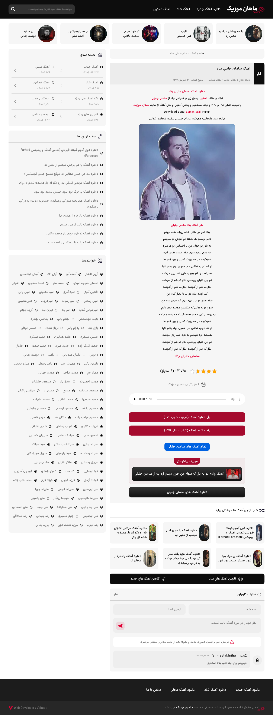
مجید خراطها (90, 399)
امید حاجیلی (46, 292)
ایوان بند (47, 310)
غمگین (203, 98)
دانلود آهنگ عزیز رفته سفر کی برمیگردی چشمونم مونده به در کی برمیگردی (58, 204)
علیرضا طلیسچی (88, 498)
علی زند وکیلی (89, 507)
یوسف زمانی (31, 355)
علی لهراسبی (90, 489)
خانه (201, 54)
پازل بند (93, 328)
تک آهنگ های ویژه (86, 98)
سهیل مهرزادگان (37, 453)
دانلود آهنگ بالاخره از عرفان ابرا (78, 216)
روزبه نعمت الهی (68, 525)
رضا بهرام (92, 525)
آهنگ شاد (183, 9)
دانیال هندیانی (71, 355)
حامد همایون (62, 337)
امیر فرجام (47, 301)
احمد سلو (58, 283)
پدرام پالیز (73, 328)
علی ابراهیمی (90, 516)
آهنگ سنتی (42, 67)
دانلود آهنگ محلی (183, 689)
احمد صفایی (36, 283)
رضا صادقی (20, 516)
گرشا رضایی (91, 471)
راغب (51, 355)
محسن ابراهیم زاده (86, 417)
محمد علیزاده (41, 399)
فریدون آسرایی (23, 471)
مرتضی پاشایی (26, 390)
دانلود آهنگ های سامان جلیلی (187, 492)
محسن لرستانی (64, 408)
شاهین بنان (90, 435)
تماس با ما (153, 689)
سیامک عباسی (65, 435)
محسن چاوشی (36, 408)
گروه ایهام (26, 310)
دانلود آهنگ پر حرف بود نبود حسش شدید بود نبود (66, 192)
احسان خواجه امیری (85, 283)
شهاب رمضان (64, 426)
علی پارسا (42, 507)
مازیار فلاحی (37, 417)
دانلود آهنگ (198, 91)
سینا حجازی (90, 444)
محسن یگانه (90, 408)
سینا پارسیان (63, 453)
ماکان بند (60, 417)
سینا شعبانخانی (64, 444)
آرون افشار (91, 274)
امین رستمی (90, 301)
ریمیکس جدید (40, 98)
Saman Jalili (193, 112)
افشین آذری (91, 292)
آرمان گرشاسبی (29, 274)
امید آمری (69, 292)
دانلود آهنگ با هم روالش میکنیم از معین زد (71, 165)
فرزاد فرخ (46, 480)
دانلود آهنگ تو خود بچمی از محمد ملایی (72, 233)
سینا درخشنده (89, 453)
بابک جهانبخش (88, 319)
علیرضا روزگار (61, 498)
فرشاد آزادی (91, 480)
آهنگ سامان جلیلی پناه (233, 68)
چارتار (19, 346)
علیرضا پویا (42, 489)
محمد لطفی (65, 399)
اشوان (15, 283)
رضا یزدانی (42, 516)
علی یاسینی (37, 498)
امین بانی (24, 292)
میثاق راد (65, 381)
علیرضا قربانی (66, 489)
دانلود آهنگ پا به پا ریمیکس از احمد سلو (73, 242)
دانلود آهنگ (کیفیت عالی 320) (184, 430)
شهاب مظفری (89, 426)
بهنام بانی (63, 319)
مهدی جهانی (46, 373)
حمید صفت (39, 346)
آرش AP (52, 274)
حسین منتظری (89, 337)
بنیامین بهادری (39, 319)
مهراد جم (92, 373)
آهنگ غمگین (161, 9)
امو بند (66, 310)
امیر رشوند (68, 301)
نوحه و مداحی (40, 114)
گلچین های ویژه (88, 114)
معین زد (49, 390)
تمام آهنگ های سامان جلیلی (187, 446)
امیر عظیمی (25, 301)
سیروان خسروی (38, 435)
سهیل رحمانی (89, 462)
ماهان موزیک (245, 9)
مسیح (66, 390)
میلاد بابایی (21, 364)
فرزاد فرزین (68, 480)
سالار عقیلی (65, 462)
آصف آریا (71, 274)
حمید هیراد (62, 346)
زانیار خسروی (66, 516)
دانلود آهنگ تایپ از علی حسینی (78, 224)
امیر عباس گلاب (88, 310)
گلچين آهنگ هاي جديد (145, 579)
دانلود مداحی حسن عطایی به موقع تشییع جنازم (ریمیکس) (61, 174)
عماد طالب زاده (22, 480)
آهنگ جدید (230, 80)
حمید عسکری (37, 337)
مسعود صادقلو (88, 390)
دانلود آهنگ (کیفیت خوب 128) (184, 417)
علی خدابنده (64, 507)
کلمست (70, 471)
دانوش (94, 355)
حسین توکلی (28, 328)
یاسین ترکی (91, 364)
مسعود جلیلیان (41, 381)
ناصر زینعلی (45, 364)
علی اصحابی (20, 507)
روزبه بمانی (42, 525)
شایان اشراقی (38, 426)
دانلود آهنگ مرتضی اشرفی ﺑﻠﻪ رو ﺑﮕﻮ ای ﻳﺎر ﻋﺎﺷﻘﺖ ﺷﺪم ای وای (58, 183)
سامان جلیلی (181, 91)
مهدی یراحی (70, 373)
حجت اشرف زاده (88, 346)
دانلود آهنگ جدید (208, 9)
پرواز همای (52, 328)
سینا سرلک (38, 444)
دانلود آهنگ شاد (215, 689)
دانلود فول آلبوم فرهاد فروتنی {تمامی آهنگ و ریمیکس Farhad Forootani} (59, 153)
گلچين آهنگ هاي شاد (222, 579)
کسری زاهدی (49, 471)
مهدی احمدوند (89, 381)
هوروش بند (68, 364)
